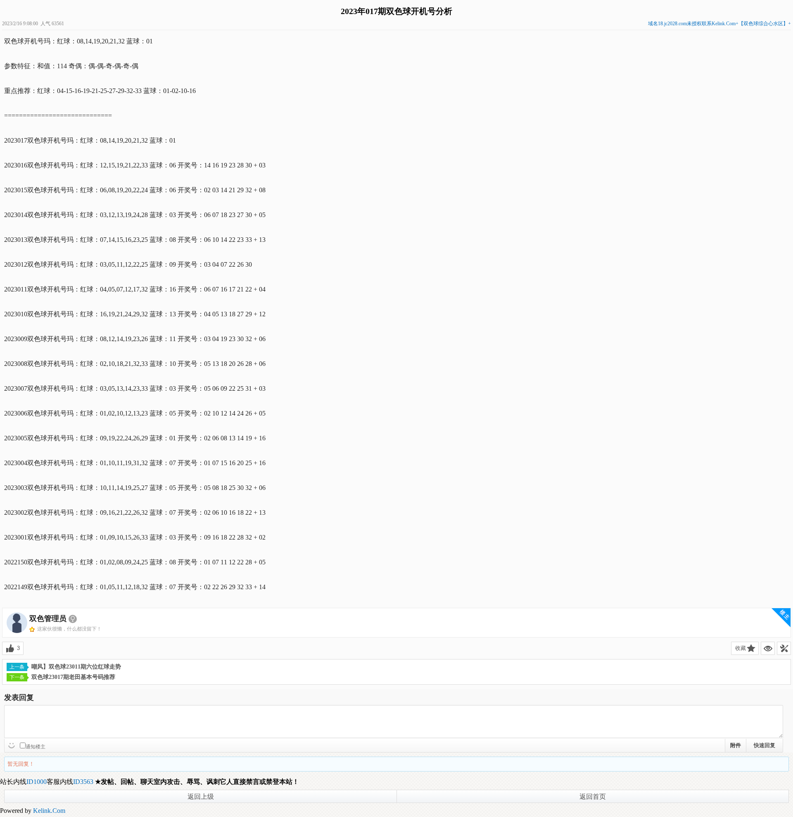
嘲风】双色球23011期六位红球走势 (76, 667)
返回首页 (592, 796)
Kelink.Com (49, 810)
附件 (735, 745)
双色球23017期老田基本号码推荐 (73, 677)
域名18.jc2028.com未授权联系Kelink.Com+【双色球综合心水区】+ (719, 23)
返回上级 (201, 796)
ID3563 (83, 781)
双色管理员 (47, 618)
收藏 (740, 648)
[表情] (12, 745)
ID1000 (36, 781)
